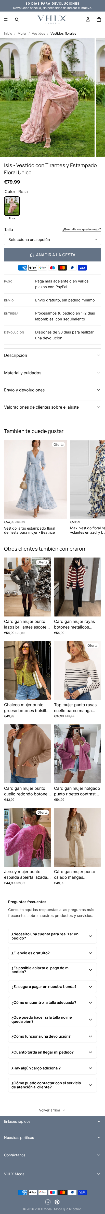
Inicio (8, 33)
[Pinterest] (57, 1202)
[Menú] (6, 19)
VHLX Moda (43, 1209)
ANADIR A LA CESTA (55, 254)
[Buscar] (16, 19)
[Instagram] (48, 1202)
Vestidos (38, 33)
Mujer (22, 33)
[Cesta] (98, 19)
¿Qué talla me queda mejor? (81, 229)
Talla (8, 229)
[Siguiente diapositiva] (95, 487)
